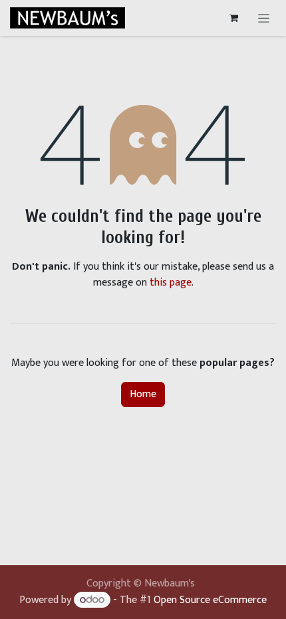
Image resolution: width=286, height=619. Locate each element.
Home (143, 394)
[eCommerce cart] (233, 18)
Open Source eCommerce (210, 600)
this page (171, 283)
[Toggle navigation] (263, 18)
